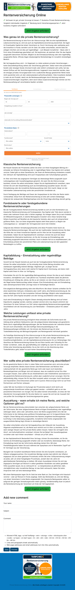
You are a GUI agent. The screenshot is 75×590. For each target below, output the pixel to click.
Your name (7, 503)
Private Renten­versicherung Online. (21, 585)
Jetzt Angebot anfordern (37, 31)
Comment (7, 518)
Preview (14, 550)
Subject (6, 511)
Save (6, 550)
